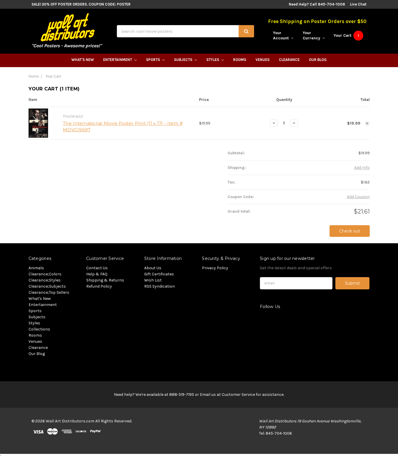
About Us (152, 267)
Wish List (153, 280)
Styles (213, 59)
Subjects (183, 59)
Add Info (362, 167)
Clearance (289, 59)
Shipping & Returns (105, 280)
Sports (153, 59)
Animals (36, 267)
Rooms (239, 59)
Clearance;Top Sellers (49, 292)
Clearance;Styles (45, 280)
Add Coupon (358, 196)
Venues (263, 59)
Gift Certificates (159, 274)
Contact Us (97, 267)
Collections (39, 329)
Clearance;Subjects (47, 286)
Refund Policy (99, 286)
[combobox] (185, 31)
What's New (82, 59)
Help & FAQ (97, 274)
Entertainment (118, 59)
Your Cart (53, 76)
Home (34, 76)
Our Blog (318, 59)
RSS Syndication (159, 286)
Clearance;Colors (45, 274)
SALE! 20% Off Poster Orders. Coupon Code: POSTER (81, 4)
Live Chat (358, 4)
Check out (349, 231)
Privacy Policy (215, 267)
